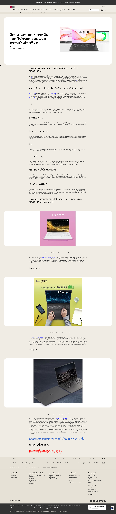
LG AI (74, 9)
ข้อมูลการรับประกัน (93, 475)
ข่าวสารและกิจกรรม (93, 491)
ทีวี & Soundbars (13, 475)
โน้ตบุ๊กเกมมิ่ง (32, 97)
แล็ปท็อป (31, 77)
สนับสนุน (70, 9)
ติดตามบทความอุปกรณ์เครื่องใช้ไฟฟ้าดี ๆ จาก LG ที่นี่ (57, 438)
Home (11, 12)
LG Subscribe (16, 9)
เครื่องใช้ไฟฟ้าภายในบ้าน (36, 9)
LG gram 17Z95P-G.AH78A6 (60, 418)
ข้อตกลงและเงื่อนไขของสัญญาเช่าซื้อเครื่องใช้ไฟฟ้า (46, 508)
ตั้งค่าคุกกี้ (56, 505)
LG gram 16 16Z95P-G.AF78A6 (36, 337)
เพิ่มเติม (103, 459)
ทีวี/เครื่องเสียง (24, 9)
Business (103, 6)
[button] (94, 10)
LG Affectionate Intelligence (75, 482)
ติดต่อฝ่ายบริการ (93, 473)
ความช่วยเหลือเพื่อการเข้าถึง (73, 505)
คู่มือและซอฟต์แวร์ (92, 479)
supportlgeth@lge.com (52, 467)
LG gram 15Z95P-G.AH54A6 (48, 257)
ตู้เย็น (30, 482)
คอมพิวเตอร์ (53, 93)
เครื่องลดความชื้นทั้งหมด (55, 479)
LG (76, 80)
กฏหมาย (62, 505)
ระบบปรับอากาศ (47, 9)
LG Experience (16, 12)
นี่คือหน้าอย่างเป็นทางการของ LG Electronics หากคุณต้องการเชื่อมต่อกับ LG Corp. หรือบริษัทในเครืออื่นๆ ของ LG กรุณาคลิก (38, 511)
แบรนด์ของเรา (91, 488)
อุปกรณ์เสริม (63, 9)
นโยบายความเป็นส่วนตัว (39, 505)
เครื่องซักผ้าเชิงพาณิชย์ (34, 480)
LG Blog (90, 494)
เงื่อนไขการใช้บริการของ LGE (25, 505)
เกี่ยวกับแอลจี (92, 485)
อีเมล (44, 467)
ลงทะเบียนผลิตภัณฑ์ (93, 477)
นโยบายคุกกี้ (50, 505)
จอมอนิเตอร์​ (55, 9)
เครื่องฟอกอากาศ (53, 477)
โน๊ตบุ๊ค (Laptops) (73, 477)
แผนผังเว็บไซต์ (13, 505)
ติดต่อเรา (90, 482)
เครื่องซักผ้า (32, 478)
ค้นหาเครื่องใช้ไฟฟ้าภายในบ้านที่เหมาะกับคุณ (37, 476)
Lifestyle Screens (13, 477)
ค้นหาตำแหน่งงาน (92, 489)
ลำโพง (11, 479)
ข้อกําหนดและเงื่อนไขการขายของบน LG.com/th (21, 508)
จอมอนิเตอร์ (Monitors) (74, 475)
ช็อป (11, 9)
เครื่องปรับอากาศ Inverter (55, 475)
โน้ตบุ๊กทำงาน (32, 93)
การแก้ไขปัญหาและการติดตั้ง (95, 480)
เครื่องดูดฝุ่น (32, 483)
